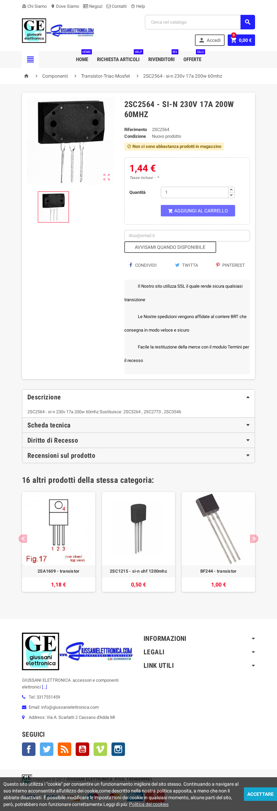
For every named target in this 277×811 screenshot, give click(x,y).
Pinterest (233, 265)
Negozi (95, 6)
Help (138, 6)
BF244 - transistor (218, 571)
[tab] (138, 397)
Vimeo (100, 749)
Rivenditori (162, 56)
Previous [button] (23, 538)
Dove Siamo (65, 6)
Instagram (118, 749)
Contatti (119, 6)
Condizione (135, 136)
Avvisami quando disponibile (170, 247)
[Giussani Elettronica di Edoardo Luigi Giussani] (58, 30)
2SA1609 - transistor (58, 571)
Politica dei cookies (149, 804)
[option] (59, 545)
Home (83, 56)
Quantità (137, 192)
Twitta (189, 265)
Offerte (193, 56)
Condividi (145, 265)
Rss (64, 749)
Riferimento (135, 129)
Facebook (28, 749)
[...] (44, 686)
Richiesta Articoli (119, 56)
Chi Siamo (34, 6)
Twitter (46, 749)
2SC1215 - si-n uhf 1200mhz (138, 571)
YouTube (82, 749)
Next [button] (254, 538)
